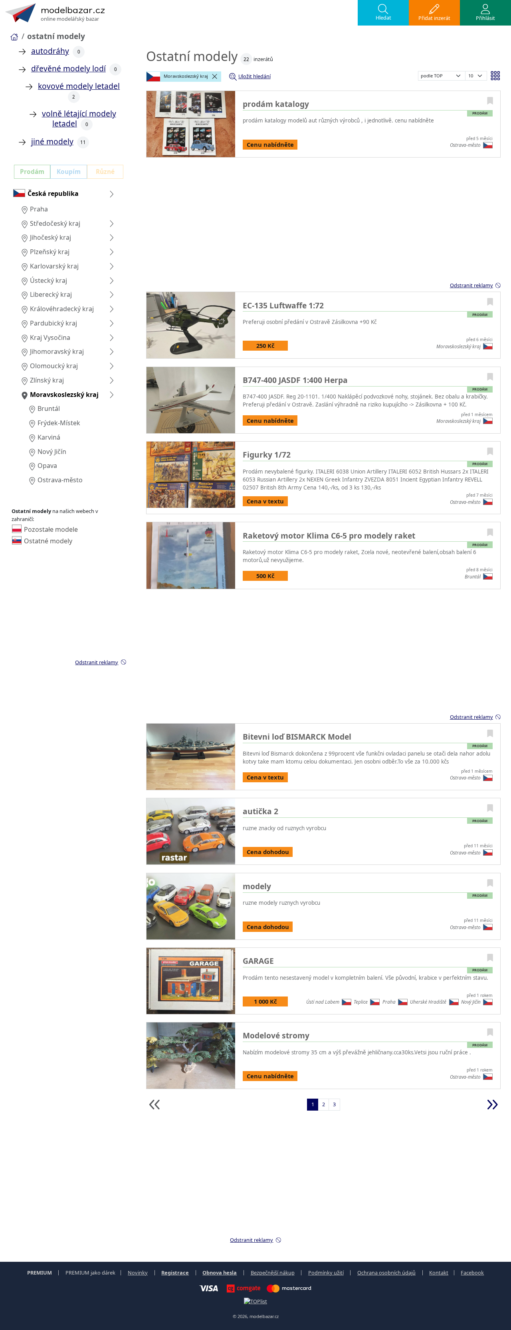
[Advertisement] (323, 224)
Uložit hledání (254, 76)
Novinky (138, 1272)
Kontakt (438, 1272)
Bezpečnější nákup (273, 1272)
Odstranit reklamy (471, 285)
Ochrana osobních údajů (386, 1272)
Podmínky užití (326, 1272)
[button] (383, 13)
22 (246, 59)
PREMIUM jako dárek (90, 1272)
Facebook (472, 1272)
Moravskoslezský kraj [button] (185, 76)
